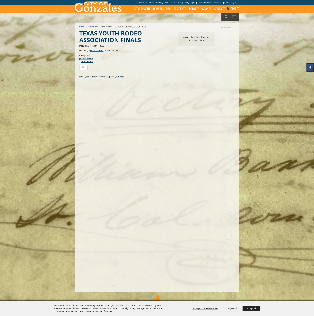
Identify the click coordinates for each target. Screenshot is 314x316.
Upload (195, 40)
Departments (162, 9)
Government (142, 9)
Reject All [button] (232, 308)
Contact (219, 9)
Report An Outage (146, 2)
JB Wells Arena (97, 50)
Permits (194, 9)
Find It (235, 9)
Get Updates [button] (234, 17)
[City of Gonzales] (98, 6)
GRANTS (206, 9)
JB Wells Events (92, 27)
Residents (180, 9)
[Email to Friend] (83, 67)
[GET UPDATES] (234, 17)
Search (225, 17)
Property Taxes (162, 2)
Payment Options (221, 2)
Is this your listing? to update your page (101, 76)
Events (82, 27)
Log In (233, 2)
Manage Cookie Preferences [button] (205, 308)
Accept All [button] (251, 308)
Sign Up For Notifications (201, 2)
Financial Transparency (179, 2)
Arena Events (105, 27)
